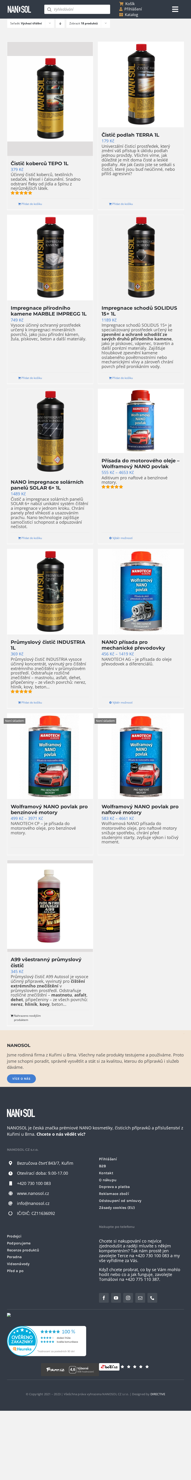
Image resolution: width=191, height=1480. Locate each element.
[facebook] (104, 1298)
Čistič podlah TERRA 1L (130, 135)
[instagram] (128, 1298)
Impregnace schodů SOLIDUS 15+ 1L (139, 311)
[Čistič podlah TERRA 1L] (141, 84)
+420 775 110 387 (142, 1279)
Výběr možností (123, 538)
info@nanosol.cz (33, 1203)
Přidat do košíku (31, 204)
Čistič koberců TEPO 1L (39, 163)
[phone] (152, 1298)
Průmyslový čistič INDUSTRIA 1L (48, 645)
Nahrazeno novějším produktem (27, 1018)
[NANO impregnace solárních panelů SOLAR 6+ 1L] (50, 431)
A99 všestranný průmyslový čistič (46, 962)
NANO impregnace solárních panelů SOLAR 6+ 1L (47, 485)
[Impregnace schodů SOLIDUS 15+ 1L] (141, 257)
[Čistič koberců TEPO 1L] (50, 99)
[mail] (140, 1298)
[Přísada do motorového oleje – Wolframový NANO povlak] (141, 421)
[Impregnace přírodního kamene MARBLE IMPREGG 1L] (50, 257)
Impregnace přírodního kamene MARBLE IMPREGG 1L (49, 311)
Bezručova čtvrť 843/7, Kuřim (45, 1163)
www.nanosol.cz (33, 1193)
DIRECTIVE (157, 1394)
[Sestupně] (60, 23)
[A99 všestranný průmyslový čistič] (50, 906)
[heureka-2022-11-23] (46, 1328)
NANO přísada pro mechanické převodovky (133, 645)
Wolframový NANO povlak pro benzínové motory (49, 809)
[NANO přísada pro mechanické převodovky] (141, 592)
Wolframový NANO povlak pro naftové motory (140, 809)
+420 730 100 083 (34, 1183)
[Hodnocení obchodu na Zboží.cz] (109, 1369)
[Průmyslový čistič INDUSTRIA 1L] (50, 592)
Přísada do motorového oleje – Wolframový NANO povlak (141, 463)
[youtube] (116, 1298)
